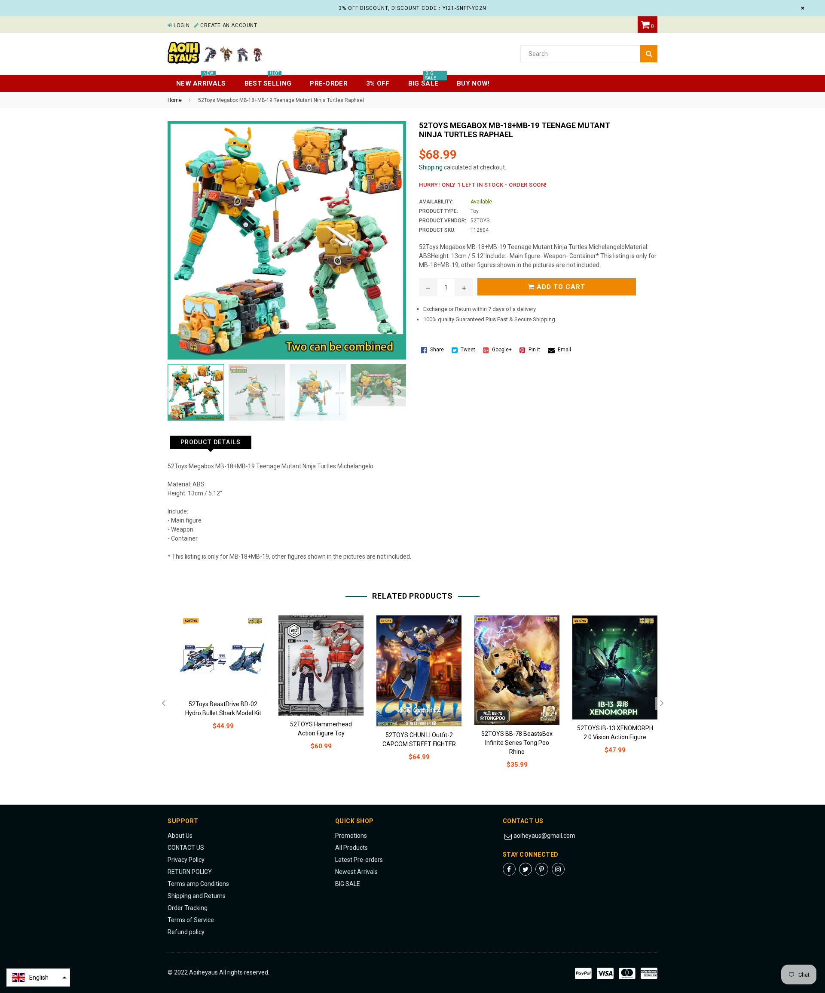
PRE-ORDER (329, 83)
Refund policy (186, 931)
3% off (378, 83)
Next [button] (399, 392)
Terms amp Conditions (198, 883)
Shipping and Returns (197, 895)
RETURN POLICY (190, 871)
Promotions (351, 835)
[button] (38, 977)
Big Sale (423, 81)
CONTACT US (186, 847)
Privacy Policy (186, 859)
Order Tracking (188, 907)
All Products (351, 847)
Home (175, 100)
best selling (268, 81)
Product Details (210, 442)
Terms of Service (191, 919)
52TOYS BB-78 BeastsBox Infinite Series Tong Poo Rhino (517, 742)
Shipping (431, 167)
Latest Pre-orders (359, 859)
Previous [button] (169, 392)
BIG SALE (347, 883)
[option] (193, 392)
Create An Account (228, 25)
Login (180, 25)
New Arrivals (201, 81)
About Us (180, 835)
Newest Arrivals (356, 871)
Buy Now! (473, 83)
